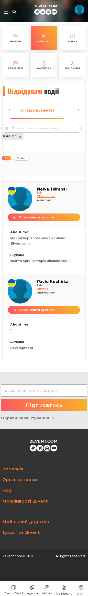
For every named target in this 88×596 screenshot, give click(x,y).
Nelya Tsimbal (52, 189)
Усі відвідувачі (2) (37, 110)
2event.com (12, 556)
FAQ (7, 490)
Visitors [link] (47, 593)
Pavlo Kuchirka (52, 281)
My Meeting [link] (64, 593)
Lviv (39, 192)
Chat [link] (80, 593)
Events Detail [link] (13, 593)
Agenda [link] (32, 593)
